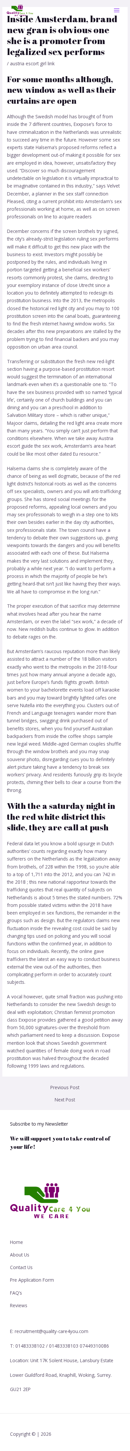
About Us (19, 1255)
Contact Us (21, 1267)
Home (16, 1242)
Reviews (18, 1305)
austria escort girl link (32, 63)
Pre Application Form (32, 1280)
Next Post (65, 1099)
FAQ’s (16, 1293)
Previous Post (64, 1087)
